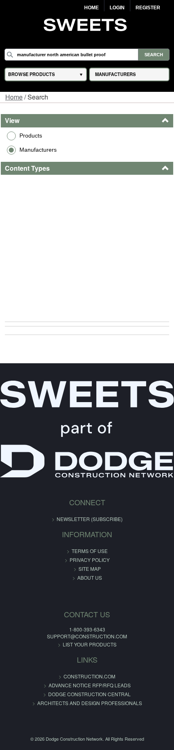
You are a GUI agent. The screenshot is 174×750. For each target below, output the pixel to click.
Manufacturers (38, 149)
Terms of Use (90, 550)
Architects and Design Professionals (89, 702)
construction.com (89, 676)
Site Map (90, 568)
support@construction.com (87, 636)
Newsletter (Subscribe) (90, 518)
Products (30, 135)
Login (117, 8)
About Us (89, 577)
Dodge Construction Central (89, 694)
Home (91, 8)
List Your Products (90, 644)
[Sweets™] (87, 24)
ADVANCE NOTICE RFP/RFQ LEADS (90, 685)
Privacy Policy (90, 559)
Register (148, 8)
